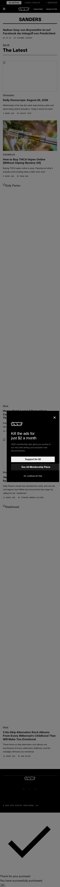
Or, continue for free (33, 476)
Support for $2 (33, 459)
